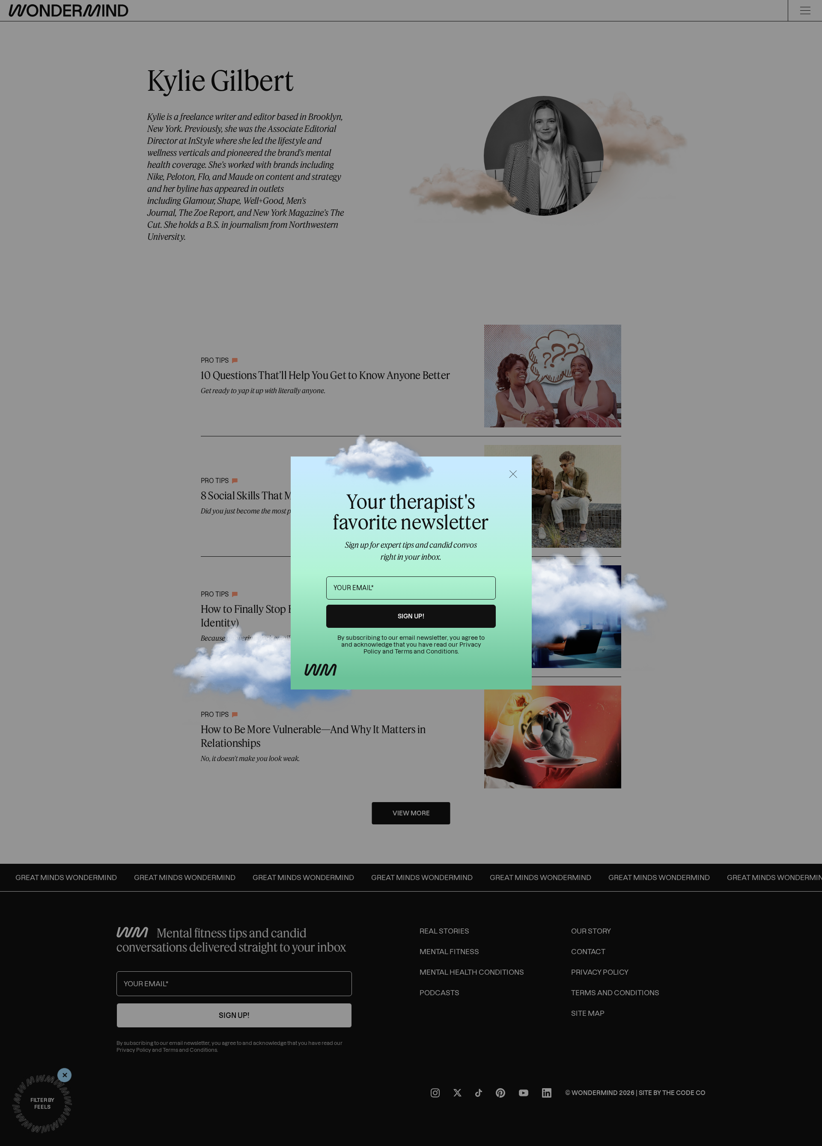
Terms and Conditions (426, 651)
